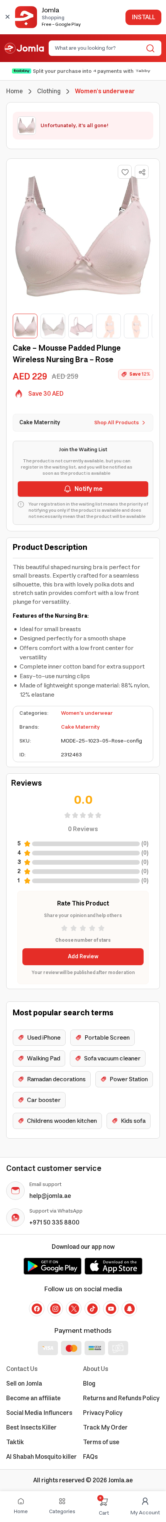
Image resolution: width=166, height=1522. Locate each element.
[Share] (142, 172)
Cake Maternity (80, 727)
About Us (95, 1369)
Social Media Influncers (39, 1413)
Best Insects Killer (31, 1427)
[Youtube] (111, 1308)
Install (143, 17)
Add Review (83, 956)
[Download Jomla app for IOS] (113, 1266)
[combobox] (98, 48)
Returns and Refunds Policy (121, 1398)
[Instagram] (55, 1308)
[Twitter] (73, 1308)
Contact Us (21, 1369)
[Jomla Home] (24, 48)
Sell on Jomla (24, 1383)
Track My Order (105, 1427)
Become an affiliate (33, 1398)
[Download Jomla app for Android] (52, 1266)
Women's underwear (87, 713)
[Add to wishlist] (125, 172)
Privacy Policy (102, 1413)
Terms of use (101, 1442)
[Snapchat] (129, 1308)
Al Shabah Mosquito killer (41, 1457)
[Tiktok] (92, 1308)
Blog (89, 1383)
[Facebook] (36, 1308)
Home (14, 91)
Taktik (15, 1442)
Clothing (49, 91)
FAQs (90, 1457)
